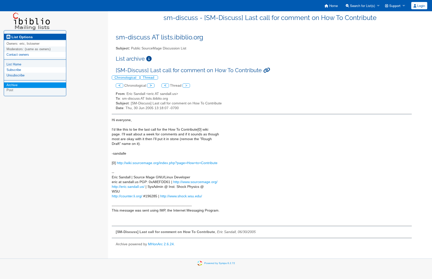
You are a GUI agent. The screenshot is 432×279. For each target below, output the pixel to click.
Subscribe (13, 70)
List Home (13, 64)
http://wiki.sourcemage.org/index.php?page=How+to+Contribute (167, 163)
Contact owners (17, 54)
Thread (149, 77)
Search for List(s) (362, 5)
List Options (21, 37)
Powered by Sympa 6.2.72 (219, 263)
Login (420, 5)
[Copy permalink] (266, 70)
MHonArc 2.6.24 (161, 244)
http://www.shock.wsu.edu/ (181, 196)
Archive (12, 85)
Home (333, 5)
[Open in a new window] (149, 59)
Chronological (125, 77)
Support (394, 5)
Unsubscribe (15, 75)
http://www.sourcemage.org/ (195, 182)
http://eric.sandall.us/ (128, 187)
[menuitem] (331, 5)
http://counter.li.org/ (127, 196)
